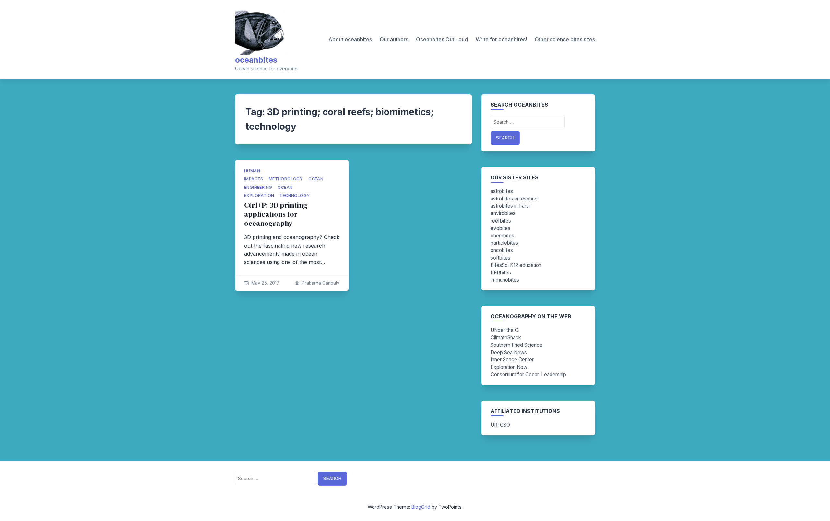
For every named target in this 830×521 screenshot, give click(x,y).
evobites (500, 228)
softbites (500, 258)
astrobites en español (515, 199)
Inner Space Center (512, 360)
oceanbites (256, 60)
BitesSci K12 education (516, 265)
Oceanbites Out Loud (442, 39)
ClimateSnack (506, 337)
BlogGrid (420, 507)
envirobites (503, 213)
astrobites (502, 191)
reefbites (501, 221)
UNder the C (504, 330)
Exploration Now (509, 367)
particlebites (504, 243)
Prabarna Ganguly (320, 282)
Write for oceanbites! (501, 39)
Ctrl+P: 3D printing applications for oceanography (275, 214)
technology (294, 195)
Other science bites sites (565, 39)
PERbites (501, 273)
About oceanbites (350, 39)
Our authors (394, 39)
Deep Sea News (509, 352)
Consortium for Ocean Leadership (528, 374)
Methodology (286, 178)
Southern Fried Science (516, 345)
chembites (502, 236)
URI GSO (500, 425)
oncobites (502, 250)
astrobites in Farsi (510, 206)
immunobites (505, 280)
